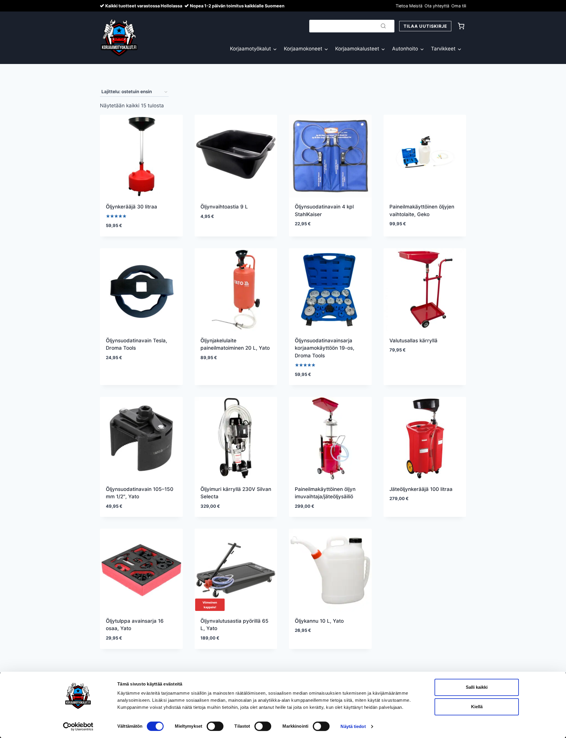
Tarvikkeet (443, 49)
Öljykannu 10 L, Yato (319, 621)
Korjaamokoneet (303, 49)
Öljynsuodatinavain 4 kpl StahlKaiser (324, 210)
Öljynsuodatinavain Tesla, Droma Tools (136, 344)
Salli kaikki (477, 687)
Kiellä (477, 706)
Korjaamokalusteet (357, 49)
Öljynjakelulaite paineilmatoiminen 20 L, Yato (235, 344)
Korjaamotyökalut (250, 49)
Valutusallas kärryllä (413, 340)
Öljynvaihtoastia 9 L (224, 207)
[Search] (383, 26)
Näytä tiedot (353, 726)
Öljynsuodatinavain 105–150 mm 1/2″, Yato (139, 493)
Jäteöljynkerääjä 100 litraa (421, 489)
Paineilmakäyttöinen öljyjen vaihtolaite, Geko (421, 210)
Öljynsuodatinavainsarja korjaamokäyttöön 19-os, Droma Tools (324, 348)
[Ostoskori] (461, 26)
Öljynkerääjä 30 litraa (131, 207)
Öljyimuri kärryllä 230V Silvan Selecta (235, 493)
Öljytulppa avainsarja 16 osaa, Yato (135, 625)
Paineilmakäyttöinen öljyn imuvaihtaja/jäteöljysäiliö (325, 493)
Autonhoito (405, 49)
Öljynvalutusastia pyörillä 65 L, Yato (234, 625)
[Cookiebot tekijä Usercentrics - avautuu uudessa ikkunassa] (78, 726)
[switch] (215, 726)
